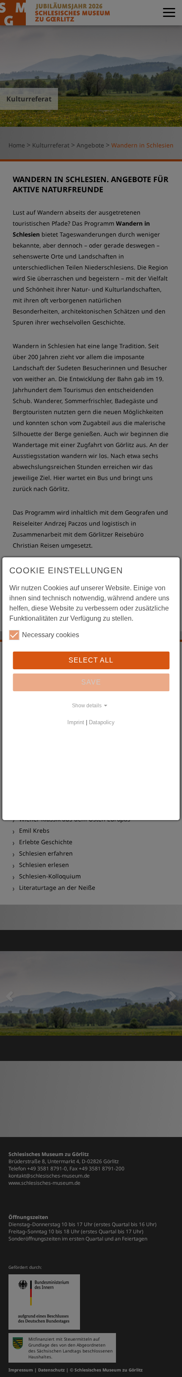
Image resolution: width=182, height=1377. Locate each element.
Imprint (75, 722)
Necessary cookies (50, 634)
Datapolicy (102, 722)
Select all (91, 660)
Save (91, 682)
